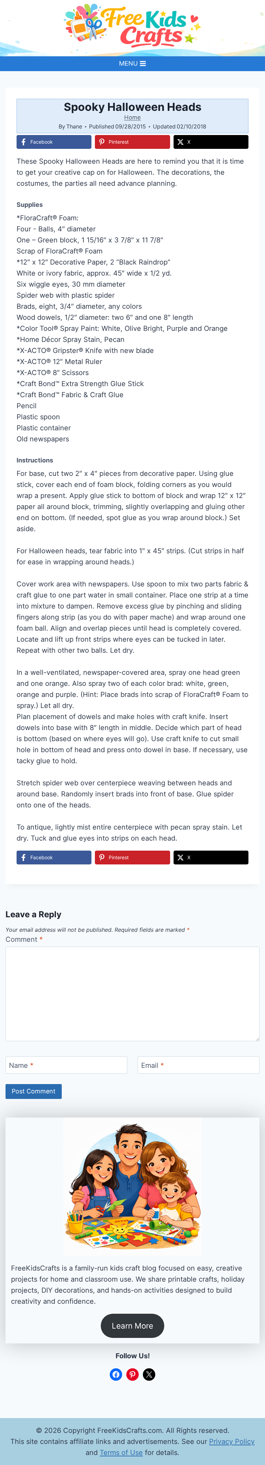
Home (132, 117)
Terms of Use (121, 1452)
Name (21, 1065)
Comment (24, 939)
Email (152, 1065)
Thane (74, 126)
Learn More (132, 1325)
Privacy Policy (232, 1441)
